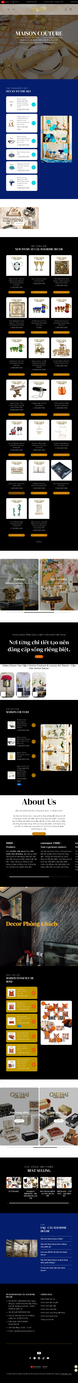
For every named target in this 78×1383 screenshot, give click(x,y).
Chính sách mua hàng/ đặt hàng (53, 1313)
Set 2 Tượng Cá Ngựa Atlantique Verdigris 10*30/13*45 (16, 523)
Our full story (39, 833)
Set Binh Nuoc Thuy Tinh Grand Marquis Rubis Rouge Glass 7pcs (61, 323)
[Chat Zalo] (75, 1370)
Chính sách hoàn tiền (49, 1309)
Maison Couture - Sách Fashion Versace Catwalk (23, 754)
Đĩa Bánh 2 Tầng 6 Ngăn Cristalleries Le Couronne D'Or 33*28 (39, 445)
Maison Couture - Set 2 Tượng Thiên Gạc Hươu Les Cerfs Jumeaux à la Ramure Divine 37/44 (23, 120)
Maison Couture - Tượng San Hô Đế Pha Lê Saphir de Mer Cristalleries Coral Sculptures (23, 181)
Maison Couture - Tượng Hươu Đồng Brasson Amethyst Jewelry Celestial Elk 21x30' (23, 103)
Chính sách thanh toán (49, 1316)
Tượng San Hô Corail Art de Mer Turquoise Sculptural (23, 166)
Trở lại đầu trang (66, 1374)
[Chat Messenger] (75, 1366)
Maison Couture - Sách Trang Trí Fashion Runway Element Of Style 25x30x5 (22, 723)
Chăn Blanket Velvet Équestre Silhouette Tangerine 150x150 (23, 1034)
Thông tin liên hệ (47, 1319)
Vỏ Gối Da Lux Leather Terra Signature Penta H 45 (23, 1005)
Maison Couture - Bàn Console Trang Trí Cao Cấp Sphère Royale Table (16, 405)
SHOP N (39, 656)
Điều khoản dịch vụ (48, 1299)
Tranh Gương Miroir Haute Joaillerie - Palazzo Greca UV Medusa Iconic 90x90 (16, 323)
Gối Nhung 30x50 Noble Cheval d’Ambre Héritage (23, 1018)
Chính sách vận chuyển (49, 1302)
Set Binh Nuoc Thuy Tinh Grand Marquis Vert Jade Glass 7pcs (16, 363)
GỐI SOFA (11, 931)
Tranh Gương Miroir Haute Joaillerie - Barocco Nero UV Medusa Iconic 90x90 (61, 280)
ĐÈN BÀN (21, 931)
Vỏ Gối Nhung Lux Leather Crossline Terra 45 (22, 1048)
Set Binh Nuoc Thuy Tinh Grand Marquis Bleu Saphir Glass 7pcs (39, 323)
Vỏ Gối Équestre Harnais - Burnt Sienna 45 (21, 991)
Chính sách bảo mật (48, 1306)
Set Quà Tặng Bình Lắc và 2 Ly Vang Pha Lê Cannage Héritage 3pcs (16, 445)
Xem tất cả (39, 541)
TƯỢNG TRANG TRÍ (35, 931)
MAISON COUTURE (31, 47)
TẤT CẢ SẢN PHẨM (47, 47)
